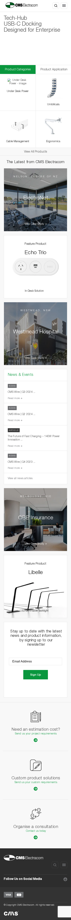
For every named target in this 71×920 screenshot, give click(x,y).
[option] (35, 38)
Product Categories (18, 69)
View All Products (35, 151)
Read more (14, 398)
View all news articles (20, 478)
